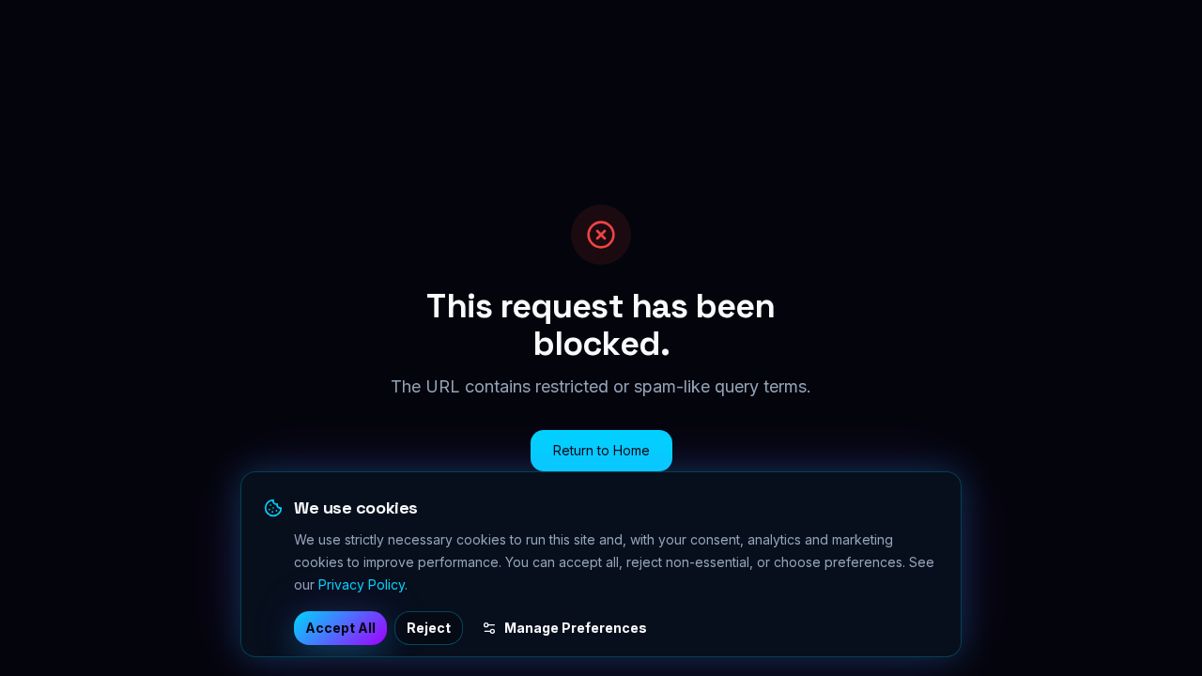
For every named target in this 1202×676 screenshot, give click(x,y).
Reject (429, 628)
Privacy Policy (361, 584)
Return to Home (601, 450)
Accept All (340, 628)
